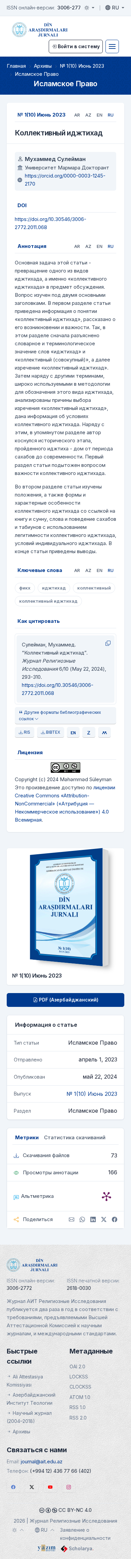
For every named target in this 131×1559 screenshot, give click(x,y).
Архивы (43, 66)
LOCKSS (79, 1376)
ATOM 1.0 (80, 1397)
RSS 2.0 (78, 1418)
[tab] (77, 115)
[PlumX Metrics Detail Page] (106, 1196)
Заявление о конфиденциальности (85, 1534)
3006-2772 (70, 7)
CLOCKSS (80, 1387)
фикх (25, 588)
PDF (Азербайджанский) (68, 1000)
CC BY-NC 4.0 (74, 1510)
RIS (26, 732)
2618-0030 (79, 1288)
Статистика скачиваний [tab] (74, 1137)
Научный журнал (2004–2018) (29, 1417)
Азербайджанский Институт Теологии (31, 1399)
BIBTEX (52, 732)
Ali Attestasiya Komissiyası (25, 1381)
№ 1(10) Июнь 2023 (82, 66)
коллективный (94, 588)
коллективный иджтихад (48, 601)
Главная (16, 66)
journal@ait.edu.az (41, 1461)
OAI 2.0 (77, 1366)
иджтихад (54, 588)
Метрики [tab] (27, 1137)
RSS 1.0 (78, 1407)
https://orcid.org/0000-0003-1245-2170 (65, 179)
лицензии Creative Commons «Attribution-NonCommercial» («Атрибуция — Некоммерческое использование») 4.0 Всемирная (65, 803)
